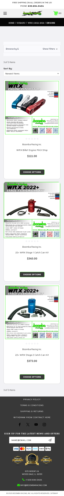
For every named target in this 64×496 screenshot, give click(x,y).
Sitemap (54, 493)
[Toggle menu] (9, 13)
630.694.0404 (36, 6)
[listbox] (32, 73)
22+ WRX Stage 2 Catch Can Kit (32, 355)
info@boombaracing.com (33, 485)
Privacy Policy (32, 399)
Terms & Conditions (32, 405)
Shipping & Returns (31, 411)
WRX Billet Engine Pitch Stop (32, 150)
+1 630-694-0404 (33, 479)
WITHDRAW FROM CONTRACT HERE (32, 417)
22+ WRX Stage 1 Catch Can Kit (32, 252)
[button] (32, 49)
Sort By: (7, 68)
